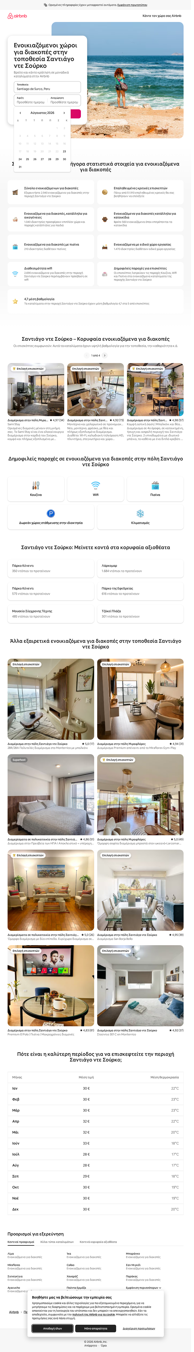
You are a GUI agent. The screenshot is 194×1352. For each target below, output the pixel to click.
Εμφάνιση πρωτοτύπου (132, 5)
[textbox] (30, 102)
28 (49, 159)
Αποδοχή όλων (52, 1328)
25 (27, 159)
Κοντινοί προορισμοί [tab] (21, 1242)
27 (42, 159)
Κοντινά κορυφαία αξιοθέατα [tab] (98, 1242)
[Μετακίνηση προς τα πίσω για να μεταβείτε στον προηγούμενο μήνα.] (20, 113)
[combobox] (47, 89)
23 (64, 151)
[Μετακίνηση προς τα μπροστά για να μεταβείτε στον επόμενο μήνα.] (64, 113)
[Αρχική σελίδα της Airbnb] (17, 16)
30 (64, 159)
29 (57, 159)
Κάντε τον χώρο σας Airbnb (162, 16)
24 (20, 159)
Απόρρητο (90, 1345)
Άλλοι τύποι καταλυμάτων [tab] (57, 1242)
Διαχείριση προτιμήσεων (139, 1328)
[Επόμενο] (105, 355)
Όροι (104, 1345)
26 (34, 159)
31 (20, 167)
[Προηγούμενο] (87, 355)
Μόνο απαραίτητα (95, 1328)
